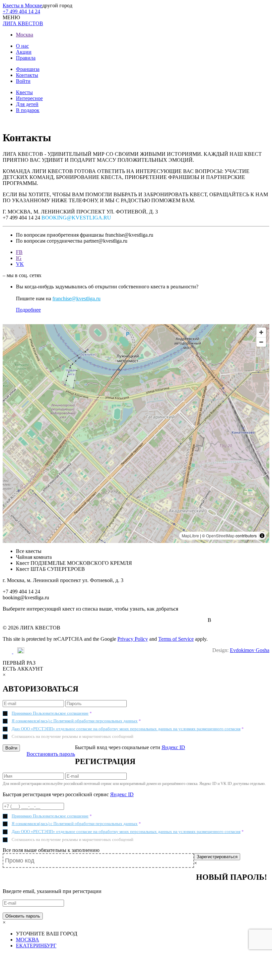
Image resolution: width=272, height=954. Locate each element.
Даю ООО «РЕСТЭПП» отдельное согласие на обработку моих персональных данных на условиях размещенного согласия (126, 728)
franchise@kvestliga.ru (76, 298)
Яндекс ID (173, 747)
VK (20, 264)
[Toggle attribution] (262, 536)
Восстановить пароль (51, 754)
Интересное (29, 98)
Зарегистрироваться (217, 856)
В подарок (27, 110)
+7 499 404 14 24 (21, 11)
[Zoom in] (261, 332)
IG (19, 258)
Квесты (24, 92)
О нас (22, 46)
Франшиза (27, 69)
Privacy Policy (132, 639)
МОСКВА (27, 939)
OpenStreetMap (220, 535)
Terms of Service (176, 639)
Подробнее (28, 310)
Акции (24, 52)
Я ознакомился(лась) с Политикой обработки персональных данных (75, 720)
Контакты (27, 75)
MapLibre (190, 535)
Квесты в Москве (22, 5)
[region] (136, 433)
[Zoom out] (261, 342)
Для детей (27, 104)
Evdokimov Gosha (249, 650)
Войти (23, 81)
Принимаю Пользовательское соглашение (50, 713)
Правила (25, 58)
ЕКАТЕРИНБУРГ (36, 945)
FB (19, 252)
